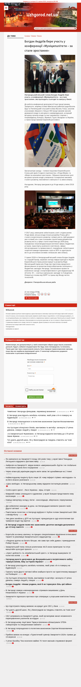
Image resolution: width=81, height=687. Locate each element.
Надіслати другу (32, 298)
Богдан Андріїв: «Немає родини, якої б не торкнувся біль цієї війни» (39, 584)
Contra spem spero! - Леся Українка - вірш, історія (28, 490)
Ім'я (29, 366)
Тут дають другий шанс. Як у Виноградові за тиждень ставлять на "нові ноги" (40, 610)
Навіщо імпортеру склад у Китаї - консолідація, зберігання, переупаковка (39, 500)
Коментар (31, 373)
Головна (27, 36)
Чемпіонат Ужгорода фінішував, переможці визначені (31, 411)
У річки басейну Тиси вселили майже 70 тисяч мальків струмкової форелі (39, 641)
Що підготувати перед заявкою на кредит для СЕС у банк (32, 606)
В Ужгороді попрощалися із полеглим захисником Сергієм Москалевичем (40, 422)
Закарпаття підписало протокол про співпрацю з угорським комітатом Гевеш (40, 597)
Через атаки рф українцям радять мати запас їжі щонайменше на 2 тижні (39, 471)
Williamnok (10, 310)
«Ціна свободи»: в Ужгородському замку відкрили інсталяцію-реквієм (37, 484)
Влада (39, 36)
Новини (33, 36)
